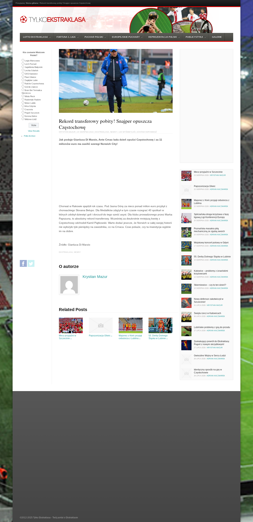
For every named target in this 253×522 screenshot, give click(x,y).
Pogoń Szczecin (32, 113)
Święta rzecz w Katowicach (207, 313)
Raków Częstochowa (34, 83)
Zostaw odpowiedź (147, 132)
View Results (34, 131)
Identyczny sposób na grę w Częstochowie (208, 371)
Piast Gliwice (30, 77)
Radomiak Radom (33, 100)
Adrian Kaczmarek (219, 189)
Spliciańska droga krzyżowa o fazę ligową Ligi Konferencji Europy (211, 216)
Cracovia (29, 109)
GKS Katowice (31, 74)
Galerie (217, 37)
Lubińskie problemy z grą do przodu (212, 327)
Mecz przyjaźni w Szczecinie (67, 337)
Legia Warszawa (32, 61)
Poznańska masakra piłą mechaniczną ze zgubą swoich (209, 230)
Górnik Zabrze (31, 87)
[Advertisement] (90, 174)
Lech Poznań (30, 64)
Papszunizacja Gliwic (101, 335)
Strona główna (32, 3)
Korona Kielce (31, 116)
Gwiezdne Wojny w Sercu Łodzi (210, 355)
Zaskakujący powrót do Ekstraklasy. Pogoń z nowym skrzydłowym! (211, 343)
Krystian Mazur (67, 132)
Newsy (113, 132)
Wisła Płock (30, 96)
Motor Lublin (30, 103)
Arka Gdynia (30, 106)
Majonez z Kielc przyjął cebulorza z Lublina (130, 337)
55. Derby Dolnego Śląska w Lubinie (158, 337)
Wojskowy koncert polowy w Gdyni (211, 242)
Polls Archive (29, 136)
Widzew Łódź (31, 119)
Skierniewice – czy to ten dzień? (210, 285)
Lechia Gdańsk (31, 70)
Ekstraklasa (102, 132)
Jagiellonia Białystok (34, 67)
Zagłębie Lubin (31, 80)
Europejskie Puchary (126, 37)
